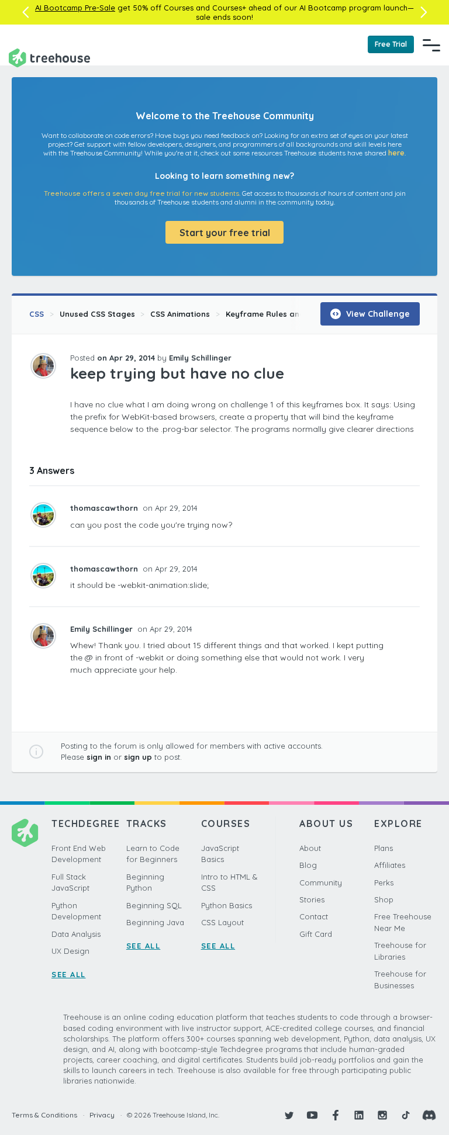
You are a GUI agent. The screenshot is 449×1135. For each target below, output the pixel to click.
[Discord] (429, 1115)
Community (320, 882)
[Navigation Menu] (431, 45)
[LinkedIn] (359, 1115)
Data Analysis (76, 934)
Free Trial (391, 44)
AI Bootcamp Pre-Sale (75, 7)
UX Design (70, 951)
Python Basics (226, 905)
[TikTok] (406, 1115)
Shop (383, 899)
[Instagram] (382, 1115)
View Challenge (377, 314)
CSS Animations (180, 314)
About (310, 848)
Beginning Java (155, 922)
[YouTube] (312, 1115)
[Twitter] (289, 1115)
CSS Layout (222, 922)
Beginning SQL (154, 905)
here (396, 152)
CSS (36, 314)
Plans (383, 848)
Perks (383, 882)
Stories (311, 899)
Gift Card (315, 934)
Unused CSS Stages (97, 314)
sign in (99, 757)
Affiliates (389, 865)
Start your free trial (224, 232)
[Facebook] (335, 1115)
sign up (138, 757)
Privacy (102, 1114)
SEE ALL (68, 974)
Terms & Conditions (44, 1114)
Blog (308, 865)
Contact (313, 916)
